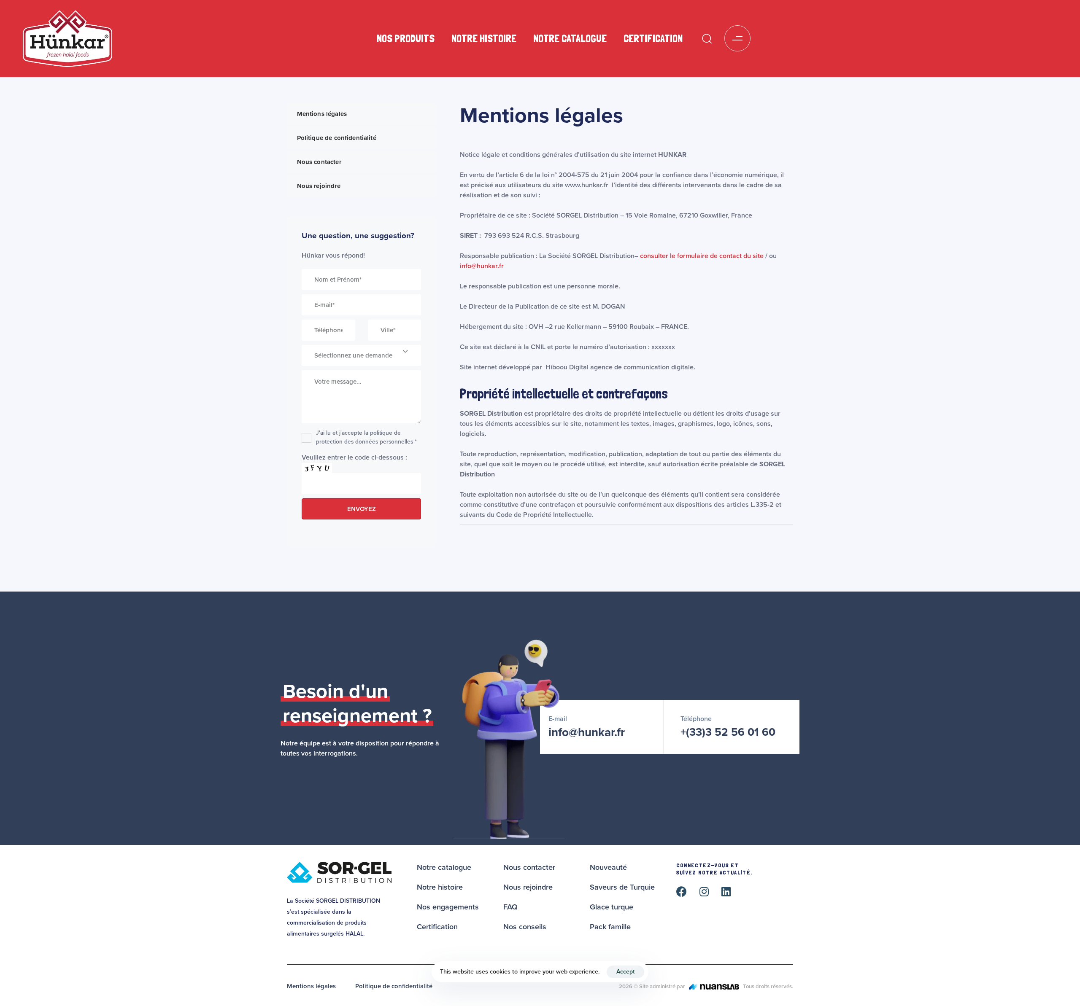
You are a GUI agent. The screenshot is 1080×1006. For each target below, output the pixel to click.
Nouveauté (608, 867)
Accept (625, 971)
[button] (707, 38)
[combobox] (361, 355)
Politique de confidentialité (336, 138)
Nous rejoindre (318, 186)
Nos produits (406, 38)
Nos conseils (524, 926)
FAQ (510, 907)
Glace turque (611, 907)
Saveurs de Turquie (622, 887)
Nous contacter (319, 162)
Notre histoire (483, 38)
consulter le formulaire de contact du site (702, 256)
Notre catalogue (570, 38)
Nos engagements (448, 907)
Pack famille (610, 926)
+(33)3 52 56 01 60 (727, 732)
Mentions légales (322, 114)
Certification (653, 38)
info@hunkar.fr (482, 266)
